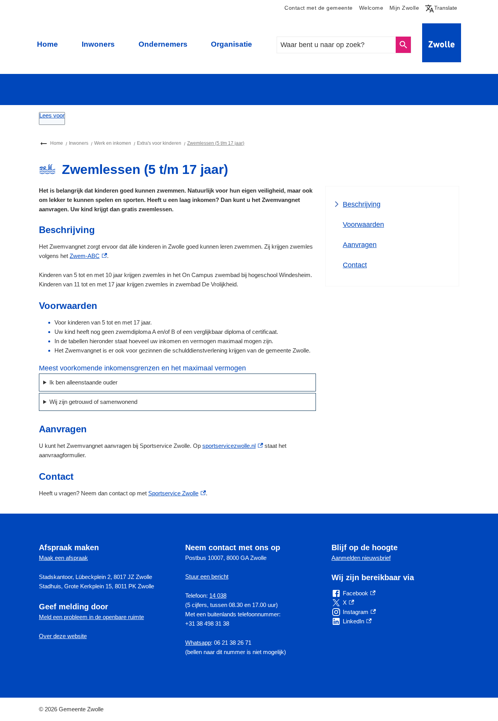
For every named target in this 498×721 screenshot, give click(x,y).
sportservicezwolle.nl (232, 445)
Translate (442, 8)
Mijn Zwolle (404, 8)
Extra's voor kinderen (159, 143)
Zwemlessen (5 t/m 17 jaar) (215, 143)
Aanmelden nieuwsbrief (361, 557)
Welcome (371, 8)
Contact (355, 265)
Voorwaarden (363, 224)
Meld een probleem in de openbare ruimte (91, 617)
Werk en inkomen (112, 143)
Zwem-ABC (88, 256)
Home (47, 44)
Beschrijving (362, 204)
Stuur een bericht (206, 576)
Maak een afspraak (63, 557)
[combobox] (336, 45)
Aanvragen (360, 245)
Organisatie (231, 44)
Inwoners (98, 44)
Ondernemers (163, 44)
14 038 (217, 595)
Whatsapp (198, 642)
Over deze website (63, 636)
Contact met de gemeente (318, 8)
